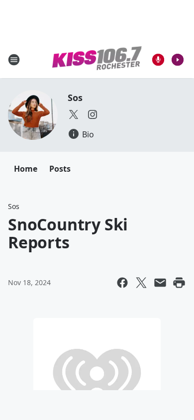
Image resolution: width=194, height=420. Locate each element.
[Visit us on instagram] (92, 114)
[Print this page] (179, 283)
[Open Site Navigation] (14, 60)
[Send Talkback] (158, 60)
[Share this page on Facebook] (122, 283)
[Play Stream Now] (178, 60)
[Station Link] (97, 59)
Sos (75, 98)
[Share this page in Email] (160, 283)
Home (25, 168)
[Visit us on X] (74, 114)
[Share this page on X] (141, 283)
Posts (60, 168)
